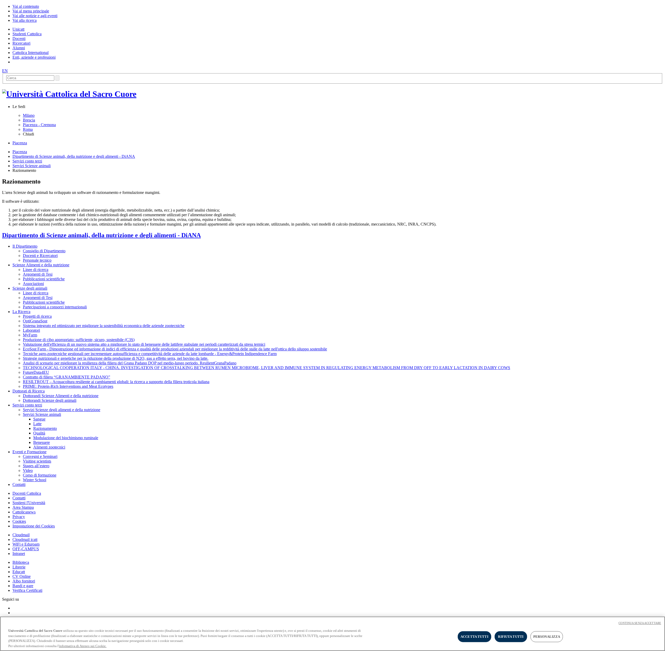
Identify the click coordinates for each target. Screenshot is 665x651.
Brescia (29, 120)
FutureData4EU (36, 372)
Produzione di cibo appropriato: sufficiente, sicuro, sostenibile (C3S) (79, 339)
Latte (37, 424)
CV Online (21, 576)
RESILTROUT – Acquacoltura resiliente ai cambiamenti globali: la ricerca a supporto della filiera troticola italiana (116, 381)
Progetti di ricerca (37, 316)
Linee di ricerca (35, 269)
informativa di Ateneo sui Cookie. (83, 646)
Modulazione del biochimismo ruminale (65, 438)
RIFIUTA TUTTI (510, 637)
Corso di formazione (39, 475)
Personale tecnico (37, 260)
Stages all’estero (36, 466)
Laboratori (31, 330)
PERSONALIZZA (546, 637)
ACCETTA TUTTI (474, 637)
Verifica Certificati (27, 590)
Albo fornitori (23, 581)
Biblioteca (20, 562)
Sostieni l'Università (28, 502)
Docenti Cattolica (26, 493)
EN (5, 71)
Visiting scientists (37, 461)
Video (28, 470)
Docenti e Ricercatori (40, 255)
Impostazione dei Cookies (33, 526)
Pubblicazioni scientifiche (44, 279)
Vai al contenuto (25, 6)
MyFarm (30, 335)
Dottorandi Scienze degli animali (49, 400)
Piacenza (19, 143)
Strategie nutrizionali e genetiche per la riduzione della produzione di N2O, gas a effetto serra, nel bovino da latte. (115, 358)
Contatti (18, 498)
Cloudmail (21, 535)
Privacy (18, 516)
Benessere (41, 442)
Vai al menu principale (30, 11)
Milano (29, 115)
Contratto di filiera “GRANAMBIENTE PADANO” (66, 377)
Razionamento (45, 428)
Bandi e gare (22, 586)
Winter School (34, 480)
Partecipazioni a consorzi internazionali (55, 307)
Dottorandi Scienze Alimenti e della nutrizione (60, 396)
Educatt (18, 571)
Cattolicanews (24, 512)
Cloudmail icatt (24, 539)
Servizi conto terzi (27, 161)
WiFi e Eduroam (25, 544)
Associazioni (33, 283)
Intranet (18, 553)
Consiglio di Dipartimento (44, 251)
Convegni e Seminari (40, 456)
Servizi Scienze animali (31, 166)
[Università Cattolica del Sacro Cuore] (69, 94)
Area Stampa (23, 507)
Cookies (19, 521)
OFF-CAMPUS (25, 549)
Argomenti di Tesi (37, 274)
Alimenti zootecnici (49, 447)
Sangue (39, 419)
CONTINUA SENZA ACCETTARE (640, 623)
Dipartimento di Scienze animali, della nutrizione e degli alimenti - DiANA (73, 156)
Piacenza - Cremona (39, 125)
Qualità (39, 433)
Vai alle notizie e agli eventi (34, 15)
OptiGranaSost (35, 321)
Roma (28, 129)
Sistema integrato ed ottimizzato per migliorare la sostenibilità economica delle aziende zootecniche (103, 325)
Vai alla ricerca (24, 20)
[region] (332, 633)
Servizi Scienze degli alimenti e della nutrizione (61, 410)
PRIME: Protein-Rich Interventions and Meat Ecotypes (68, 386)
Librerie (18, 567)
